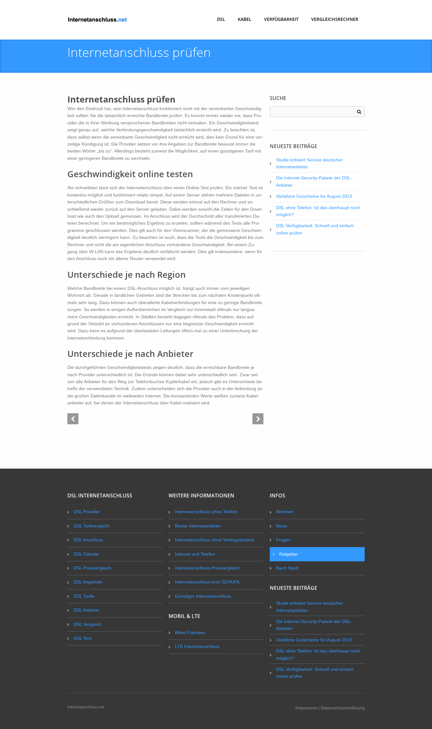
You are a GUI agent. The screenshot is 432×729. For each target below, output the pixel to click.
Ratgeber (288, 554)
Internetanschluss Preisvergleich (207, 567)
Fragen (283, 539)
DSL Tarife (84, 596)
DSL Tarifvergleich (92, 525)
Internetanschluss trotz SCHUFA (207, 581)
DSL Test (82, 638)
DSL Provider (87, 511)
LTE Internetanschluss (197, 646)
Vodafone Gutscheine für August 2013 (314, 196)
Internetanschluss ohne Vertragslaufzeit (214, 539)
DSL (221, 19)
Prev (72, 418)
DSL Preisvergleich (92, 567)
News (281, 525)
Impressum (306, 707)
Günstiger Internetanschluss (203, 596)
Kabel (244, 19)
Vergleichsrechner (334, 19)
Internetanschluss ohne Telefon (206, 511)
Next (257, 418)
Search (359, 111)
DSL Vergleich (88, 624)
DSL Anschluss (88, 539)
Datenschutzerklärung (343, 707)
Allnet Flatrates (190, 632)
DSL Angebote (88, 581)
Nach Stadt (287, 567)
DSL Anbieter (87, 610)
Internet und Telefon (195, 554)
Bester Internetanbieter (198, 525)
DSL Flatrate (86, 554)
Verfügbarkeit (281, 19)
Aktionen (284, 511)
